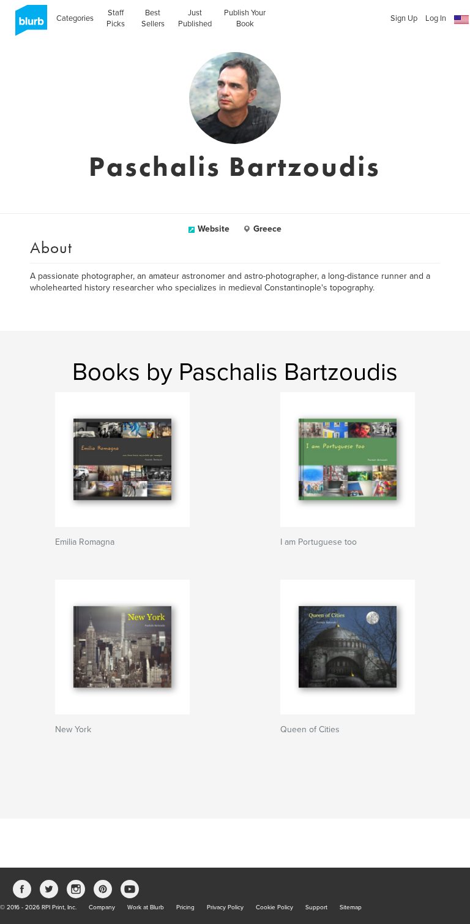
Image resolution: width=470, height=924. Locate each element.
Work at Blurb (145, 907)
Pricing (185, 907)
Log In (435, 18)
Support (316, 907)
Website (213, 229)
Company (102, 907)
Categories (75, 18)
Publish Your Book (245, 18)
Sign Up (403, 18)
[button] (461, 20)
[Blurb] (27, 24)
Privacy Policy (225, 907)
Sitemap (351, 907)
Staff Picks (115, 18)
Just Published (195, 18)
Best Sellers (153, 18)
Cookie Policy (274, 907)
